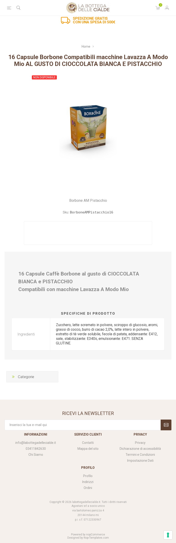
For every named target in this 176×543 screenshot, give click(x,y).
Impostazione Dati (140, 460)
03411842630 (36, 448)
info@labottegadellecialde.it (35, 443)
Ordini (88, 488)
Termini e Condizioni (140, 454)
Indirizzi (88, 482)
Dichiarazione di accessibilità (140, 448)
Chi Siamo (35, 454)
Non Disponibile (44, 77)
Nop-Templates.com (96, 537)
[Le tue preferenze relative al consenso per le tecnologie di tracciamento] (168, 535)
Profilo (88, 476)
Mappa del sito (88, 448)
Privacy (140, 443)
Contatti (88, 443)
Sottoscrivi (166, 425)
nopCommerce (95, 534)
